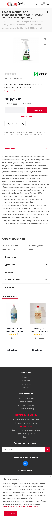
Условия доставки (26, 405)
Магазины (26, 384)
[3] (10, 74)
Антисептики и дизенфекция (26, 419)
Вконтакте (25, 463)
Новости (26, 377)
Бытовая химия (26, 426)
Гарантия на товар (26, 408)
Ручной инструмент (26, 433)
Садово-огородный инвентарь (26, 430)
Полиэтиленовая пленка (26, 422)
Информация (26, 393)
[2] (8, 74)
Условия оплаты (26, 401)
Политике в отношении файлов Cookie (20, 506)
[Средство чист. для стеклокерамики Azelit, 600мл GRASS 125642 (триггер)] (26, 50)
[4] (13, 74)
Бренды (26, 380)
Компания (26, 372)
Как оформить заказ (26, 398)
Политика (26, 387)
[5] (15, 74)
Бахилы (26, 437)
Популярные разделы (26, 414)
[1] (6, 74)
